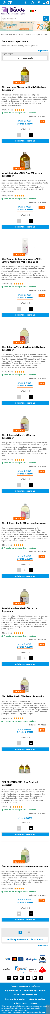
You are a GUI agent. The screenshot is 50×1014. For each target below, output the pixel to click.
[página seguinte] (29, 932)
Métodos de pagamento (34, 990)
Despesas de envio (12, 990)
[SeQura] (8, 969)
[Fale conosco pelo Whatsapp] (33, 2)
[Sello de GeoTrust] (21, 969)
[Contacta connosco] (39, 2)
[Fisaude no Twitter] (15, 978)
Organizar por (7, 54)
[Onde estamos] (5, 2)
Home (3, 35)
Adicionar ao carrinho (25, 141)
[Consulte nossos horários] (10, 2)
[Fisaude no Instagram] (22, 978)
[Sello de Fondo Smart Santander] (38, 969)
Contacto (33, 1003)
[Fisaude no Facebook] (9, 978)
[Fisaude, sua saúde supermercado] (13, 11)
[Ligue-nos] (26, 2)
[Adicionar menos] (19, 135)
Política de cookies (36, 999)
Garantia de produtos (15, 999)
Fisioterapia (11, 35)
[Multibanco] (42, 959)
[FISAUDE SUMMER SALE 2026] (25, 26)
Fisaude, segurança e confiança (25, 986)
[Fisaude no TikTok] (41, 978)
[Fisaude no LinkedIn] (35, 978)
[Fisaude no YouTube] (28, 978)
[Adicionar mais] (31, 135)
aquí (43, 1012)
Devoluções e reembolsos (25, 995)
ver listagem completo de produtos (25, 939)
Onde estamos (20, 1003)
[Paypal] (31, 959)
